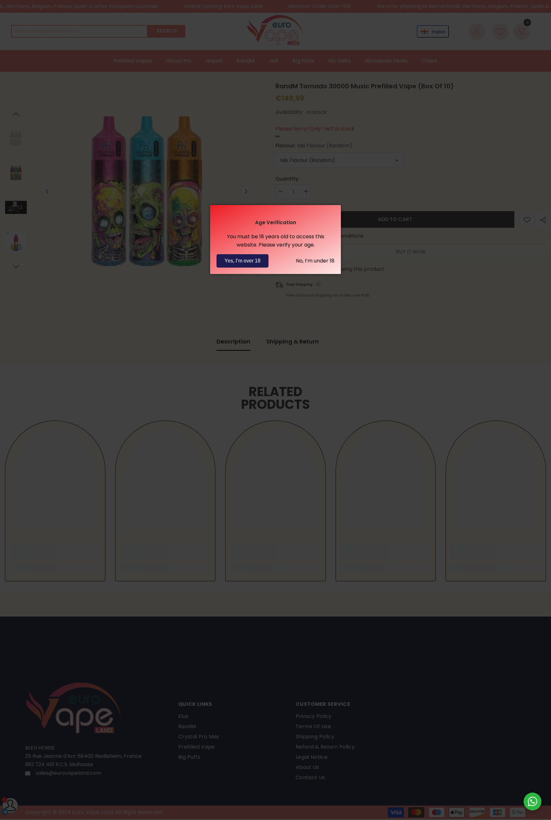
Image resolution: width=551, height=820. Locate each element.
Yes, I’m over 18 (242, 260)
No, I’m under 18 (315, 260)
